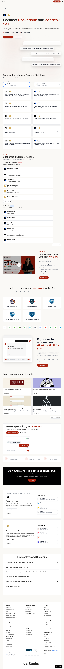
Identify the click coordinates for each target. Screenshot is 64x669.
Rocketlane (14, 8)
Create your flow (8, 37)
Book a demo (18, 37)
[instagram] (26, 655)
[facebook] (29, 655)
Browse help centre (11, 432)
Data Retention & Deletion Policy (52, 652)
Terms (56, 650)
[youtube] (35, 655)
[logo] (4, 1)
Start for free (32, 480)
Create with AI (41, 365)
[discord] (38, 655)
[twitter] (32, 655)
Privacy (53, 650)
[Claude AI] (9, 655)
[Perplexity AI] (12, 655)
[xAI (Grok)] (14, 655)
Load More (6, 201)
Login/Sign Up (57, 1)
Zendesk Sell (22, 8)
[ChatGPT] (7, 655)
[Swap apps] (32, 84)
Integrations (6, 8)
